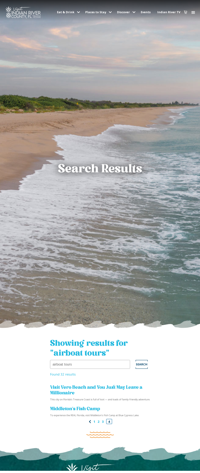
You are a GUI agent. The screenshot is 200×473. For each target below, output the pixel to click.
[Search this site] (90, 364)
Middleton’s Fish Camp (75, 408)
